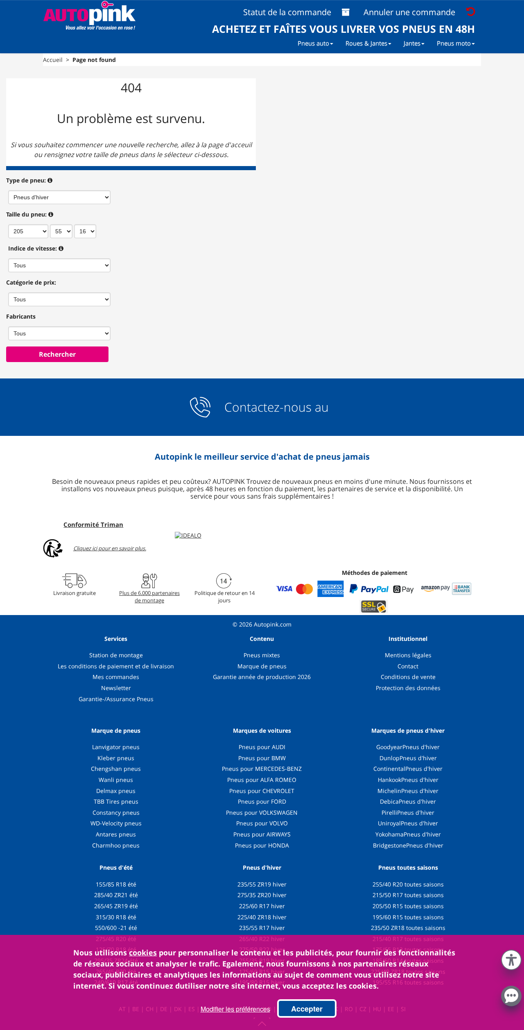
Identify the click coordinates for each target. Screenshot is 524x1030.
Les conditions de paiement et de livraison (116, 666)
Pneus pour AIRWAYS (262, 834)
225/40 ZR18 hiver (262, 917)
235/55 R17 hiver (262, 928)
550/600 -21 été (116, 928)
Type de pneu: (26, 180)
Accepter (307, 1008)
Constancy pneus (116, 812)
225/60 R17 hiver (262, 906)
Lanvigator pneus (116, 747)
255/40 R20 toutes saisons (408, 884)
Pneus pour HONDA (262, 845)
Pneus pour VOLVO (262, 823)
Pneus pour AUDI (262, 747)
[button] (511, 958)
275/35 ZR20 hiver (262, 895)
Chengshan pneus (116, 768)
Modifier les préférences (235, 1009)
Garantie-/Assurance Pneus (116, 699)
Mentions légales (408, 655)
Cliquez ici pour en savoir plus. (109, 548)
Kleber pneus (115, 758)
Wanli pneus (116, 780)
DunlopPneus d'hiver (408, 758)
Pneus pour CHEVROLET (261, 791)
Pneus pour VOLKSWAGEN (262, 812)
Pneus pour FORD (262, 801)
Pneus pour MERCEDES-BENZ (262, 768)
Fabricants (21, 316)
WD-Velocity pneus (116, 823)
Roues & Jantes (366, 43)
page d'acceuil (230, 144)
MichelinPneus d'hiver (407, 791)
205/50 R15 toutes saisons (408, 906)
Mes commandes (116, 677)
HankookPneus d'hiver (408, 780)
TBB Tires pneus (116, 801)
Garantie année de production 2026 (262, 677)
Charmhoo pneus (116, 845)
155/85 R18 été (116, 884)
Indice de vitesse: (32, 248)
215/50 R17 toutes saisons (408, 895)
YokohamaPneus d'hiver (408, 834)
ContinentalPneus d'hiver (408, 768)
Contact (408, 666)
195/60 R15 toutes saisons (408, 917)
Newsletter (116, 688)
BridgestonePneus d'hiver (408, 845)
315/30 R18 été (116, 917)
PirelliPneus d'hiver (408, 812)
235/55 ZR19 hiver (262, 884)
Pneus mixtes (262, 655)
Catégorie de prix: (31, 282)
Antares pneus (116, 834)
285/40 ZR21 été (116, 895)
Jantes (412, 43)
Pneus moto (454, 43)
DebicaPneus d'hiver (408, 801)
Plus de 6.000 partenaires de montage (149, 596)
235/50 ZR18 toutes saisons (408, 928)
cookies (143, 952)
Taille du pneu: (26, 214)
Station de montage (116, 655)
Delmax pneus (116, 791)
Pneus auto (313, 43)
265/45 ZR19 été (116, 906)
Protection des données (408, 688)
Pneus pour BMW (262, 758)
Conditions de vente (408, 677)
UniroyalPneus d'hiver (408, 823)
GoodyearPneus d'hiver (408, 747)
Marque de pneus (262, 666)
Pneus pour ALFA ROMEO (261, 780)
